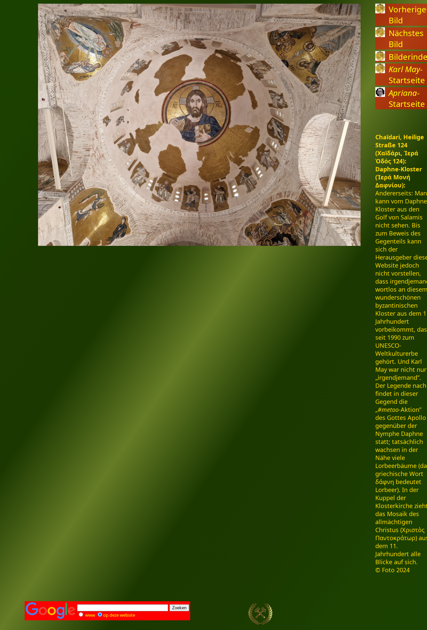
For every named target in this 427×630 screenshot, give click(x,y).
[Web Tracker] (390, 614)
